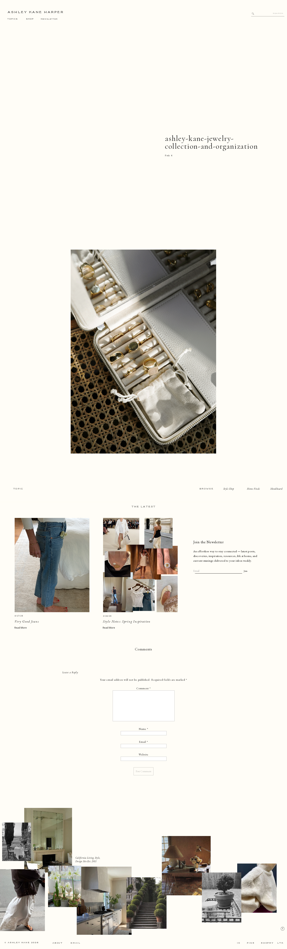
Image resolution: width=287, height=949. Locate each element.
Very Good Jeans (26, 621)
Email (143, 742)
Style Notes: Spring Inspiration (127, 621)
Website (143, 754)
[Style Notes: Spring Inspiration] (140, 565)
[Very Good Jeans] (52, 565)
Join (245, 571)
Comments (143, 649)
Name (143, 729)
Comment (143, 688)
